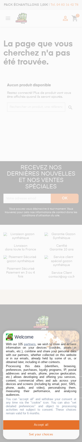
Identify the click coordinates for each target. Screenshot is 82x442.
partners (30, 344)
